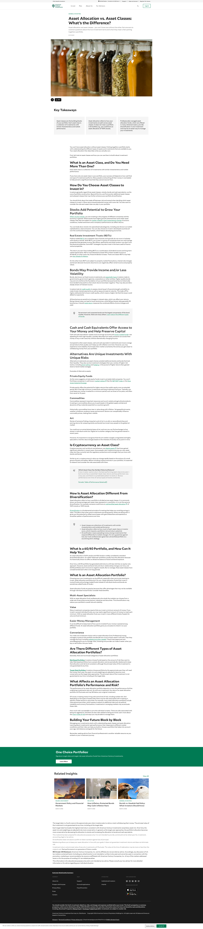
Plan (80, 6)
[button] (138, 6)
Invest (73, 6)
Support (124, 1)
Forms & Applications (83, 884)
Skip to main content (82, 1)
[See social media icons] (52, 99)
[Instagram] (135, 881)
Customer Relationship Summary (62, 873)
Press (54, 891)
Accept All (161, 926)
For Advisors (100, 6)
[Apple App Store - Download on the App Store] (131, 889)
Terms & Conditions (65, 919)
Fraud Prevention (82, 888)
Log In (147, 6)
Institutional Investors (108, 881)
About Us (89, 6)
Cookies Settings (150, 926)
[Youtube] (138, 881)
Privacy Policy (56, 888)
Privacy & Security (77, 919)
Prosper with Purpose (58, 884)
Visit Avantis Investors (59, 1)
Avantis (104, 884)
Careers (54, 894)
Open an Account (133, 1)
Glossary (55, 919)
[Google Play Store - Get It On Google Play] (131, 893)
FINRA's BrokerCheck (112, 919)
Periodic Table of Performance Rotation (92, 482)
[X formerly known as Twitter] (129, 881)
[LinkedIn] (132, 881)
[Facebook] (127, 881)
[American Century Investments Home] (57, 6)
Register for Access (145, 1)
